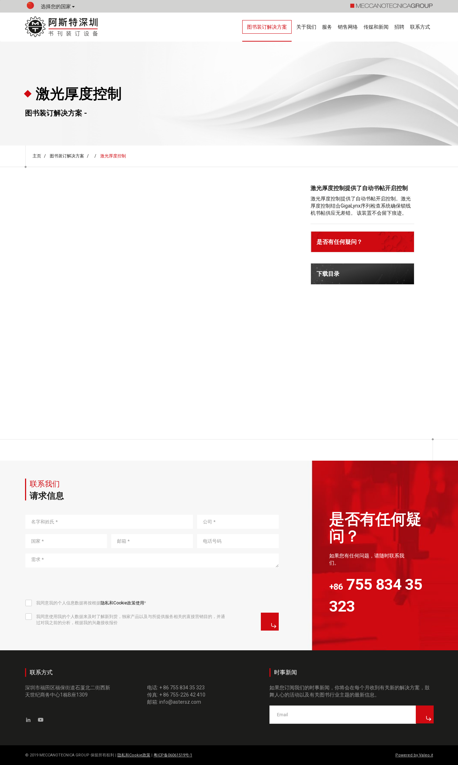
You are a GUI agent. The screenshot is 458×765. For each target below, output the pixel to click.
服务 (327, 27)
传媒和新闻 (376, 27)
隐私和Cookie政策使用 (122, 602)
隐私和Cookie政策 (133, 755)
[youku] (41, 720)
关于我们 (306, 27)
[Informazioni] (270, 622)
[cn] (30, 7)
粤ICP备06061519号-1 (173, 755)
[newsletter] (425, 714)
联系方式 (420, 27)
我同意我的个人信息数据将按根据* (91, 602)
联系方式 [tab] (41, 672)
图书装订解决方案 (267, 27)
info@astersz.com (180, 702)
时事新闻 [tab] (285, 672)
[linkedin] (28, 720)
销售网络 (348, 27)
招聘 (399, 27)
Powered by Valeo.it (414, 755)
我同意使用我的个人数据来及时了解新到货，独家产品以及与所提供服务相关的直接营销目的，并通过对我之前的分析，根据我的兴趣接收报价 (130, 619)
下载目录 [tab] (328, 274)
